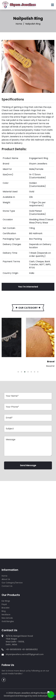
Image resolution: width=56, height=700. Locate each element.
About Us (6, 579)
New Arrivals (7, 618)
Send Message (28, 465)
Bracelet (29, 361)
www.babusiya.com (42, 695)
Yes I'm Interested (28, 286)
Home (19, 23)
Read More (29, 366)
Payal (4, 604)
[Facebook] (43, 6)
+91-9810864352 (30, 649)
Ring (4, 611)
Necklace (6, 614)
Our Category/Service (12, 582)
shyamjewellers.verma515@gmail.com (24, 654)
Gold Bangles (8, 621)
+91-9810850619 (13, 649)
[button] (18, 371)
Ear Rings (6, 601)
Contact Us (7, 586)
